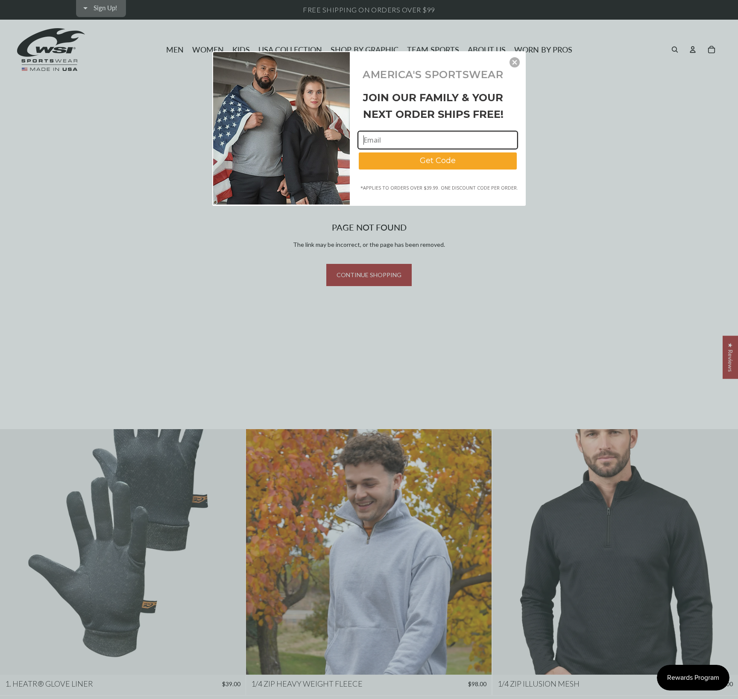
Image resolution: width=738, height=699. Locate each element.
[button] (515, 62)
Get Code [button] (438, 160)
